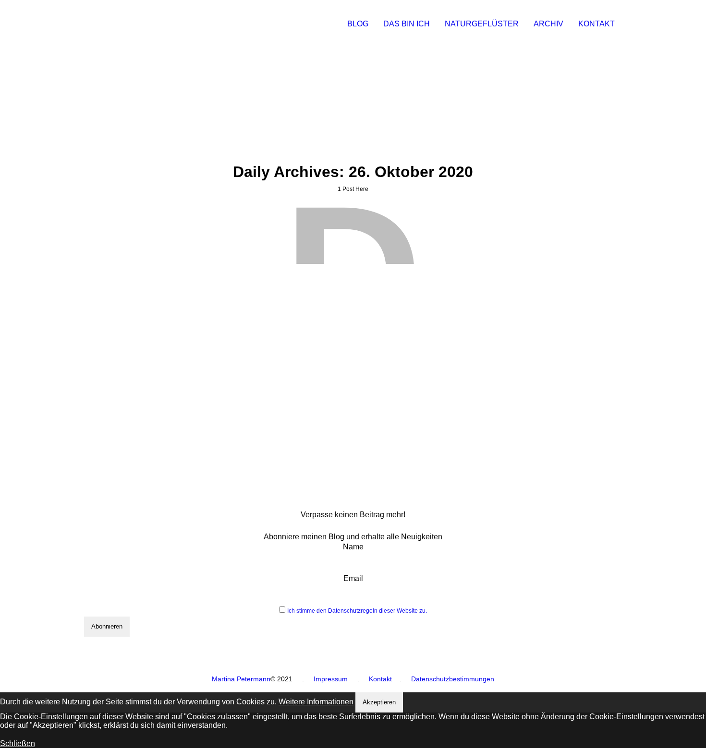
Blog (357, 24)
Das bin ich (406, 24)
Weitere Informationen (316, 702)
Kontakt (596, 24)
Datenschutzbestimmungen (452, 679)
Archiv (548, 24)
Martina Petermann (241, 679)
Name (353, 547)
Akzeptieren (379, 702)
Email (353, 578)
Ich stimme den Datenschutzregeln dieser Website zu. (357, 610)
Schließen (17, 743)
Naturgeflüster (482, 24)
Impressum (331, 679)
